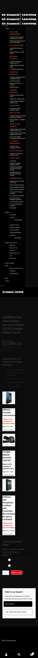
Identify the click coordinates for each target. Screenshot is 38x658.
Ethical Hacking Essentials (17, 185)
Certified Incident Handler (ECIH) (16, 95)
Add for (8, 430)
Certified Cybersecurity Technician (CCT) (16, 62)
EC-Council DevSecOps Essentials (16, 204)
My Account (6, 654)
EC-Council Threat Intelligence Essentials (15, 198)
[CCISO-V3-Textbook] (8, 398)
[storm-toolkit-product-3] (8, 440)
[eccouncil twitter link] (7, 1)
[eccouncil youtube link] (7, 6)
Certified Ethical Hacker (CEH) (16, 49)
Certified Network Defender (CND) (17, 66)
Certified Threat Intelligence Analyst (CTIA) (17, 102)
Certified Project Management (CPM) (15, 147)
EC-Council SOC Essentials (17, 196)
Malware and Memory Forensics (15, 84)
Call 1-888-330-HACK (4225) (15, 612)
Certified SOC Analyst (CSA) (17, 99)
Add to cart (16, 572)
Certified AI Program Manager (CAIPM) (15, 164)
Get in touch (9, 604)
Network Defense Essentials (17, 187)
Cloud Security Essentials (16, 202)
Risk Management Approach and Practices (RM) (17, 41)
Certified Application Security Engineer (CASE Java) (17, 133)
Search (19, 654)
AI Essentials (13, 161)
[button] (12, 29)
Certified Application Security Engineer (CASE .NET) (17, 130)
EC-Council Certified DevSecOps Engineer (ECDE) (17, 137)
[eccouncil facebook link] (7, 4)
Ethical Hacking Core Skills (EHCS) (17, 52)
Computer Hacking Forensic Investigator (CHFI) (17, 78)
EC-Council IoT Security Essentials (16, 192)
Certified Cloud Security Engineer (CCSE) (16, 154)
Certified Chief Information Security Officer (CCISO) (17, 37)
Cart (29, 652)
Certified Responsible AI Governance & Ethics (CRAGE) (16, 168)
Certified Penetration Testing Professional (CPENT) (17, 116)
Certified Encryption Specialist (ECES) (15, 109)
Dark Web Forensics (15, 81)
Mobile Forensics (14, 87)
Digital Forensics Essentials (17, 189)
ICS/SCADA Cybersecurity (16, 69)
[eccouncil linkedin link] (7, 9)
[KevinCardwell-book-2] (8, 485)
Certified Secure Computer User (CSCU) (17, 182)
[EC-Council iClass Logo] (19, 19)
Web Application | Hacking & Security (17, 120)
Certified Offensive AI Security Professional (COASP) (15, 173)
